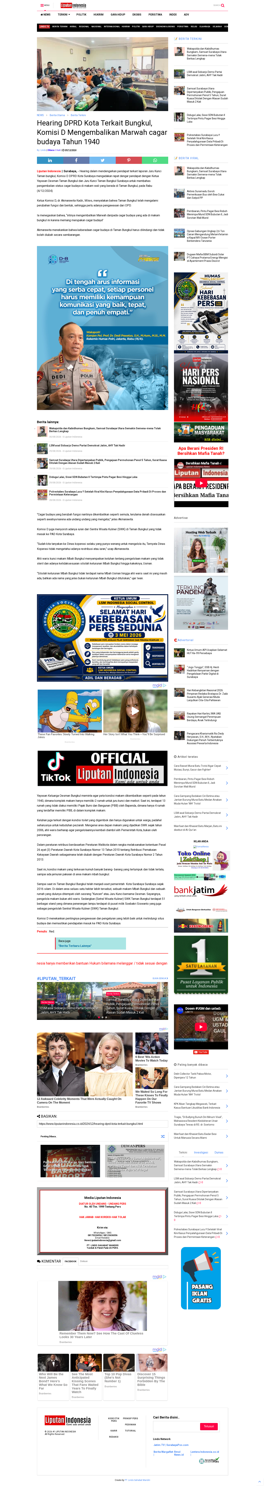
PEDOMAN (130, 1424)
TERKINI (62, 14)
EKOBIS (136, 14)
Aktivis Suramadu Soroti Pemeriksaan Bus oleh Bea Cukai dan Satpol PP (205, 194)
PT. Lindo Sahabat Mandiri (137, 1480)
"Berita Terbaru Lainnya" (75, 946)
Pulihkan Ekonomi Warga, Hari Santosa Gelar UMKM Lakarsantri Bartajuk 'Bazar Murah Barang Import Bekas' (69, 1166)
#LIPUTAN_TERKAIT (56, 978)
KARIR (114, 1430)
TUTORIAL (130, 1430)
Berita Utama (57, 115)
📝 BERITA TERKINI (188, 39)
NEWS (46, 14)
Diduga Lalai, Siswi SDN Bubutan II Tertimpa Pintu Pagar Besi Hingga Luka (93, 477)
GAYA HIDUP (118, 14)
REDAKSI (113, 1437)
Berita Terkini (78, 115)
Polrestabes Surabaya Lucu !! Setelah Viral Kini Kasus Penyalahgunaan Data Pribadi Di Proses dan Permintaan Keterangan (107, 493)
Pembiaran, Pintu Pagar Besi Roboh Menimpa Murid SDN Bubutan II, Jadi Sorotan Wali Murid (207, 214)
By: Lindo (41, 150)
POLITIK (81, 14)
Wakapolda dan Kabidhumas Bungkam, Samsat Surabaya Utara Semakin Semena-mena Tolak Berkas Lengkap (105, 430)
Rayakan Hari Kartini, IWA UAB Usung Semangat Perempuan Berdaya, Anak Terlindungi (204, 717)
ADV (186, 14)
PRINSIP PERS (130, 1418)
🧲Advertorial (183, 640)
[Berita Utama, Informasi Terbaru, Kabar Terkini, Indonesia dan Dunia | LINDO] (72, 6)
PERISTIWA (155, 14)
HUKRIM (98, 14)
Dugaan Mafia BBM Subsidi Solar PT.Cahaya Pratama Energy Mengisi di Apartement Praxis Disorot (207, 257)
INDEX (173, 14)
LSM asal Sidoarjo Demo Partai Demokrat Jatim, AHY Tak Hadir (87, 445)
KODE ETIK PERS (113, 1419)
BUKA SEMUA (160, 978)
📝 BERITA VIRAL (186, 158)
